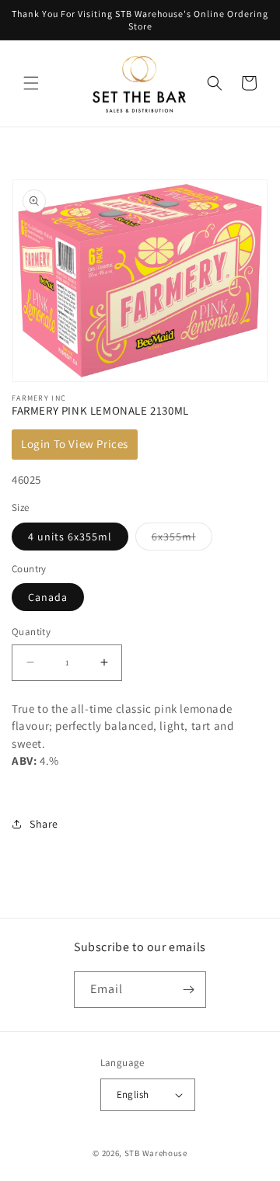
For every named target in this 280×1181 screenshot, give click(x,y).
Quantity (31, 631)
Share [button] (44, 824)
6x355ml (182, 540)
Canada (48, 597)
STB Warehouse (155, 1153)
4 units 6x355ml (70, 537)
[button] (31, 83)
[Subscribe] (188, 989)
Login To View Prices (74, 443)
